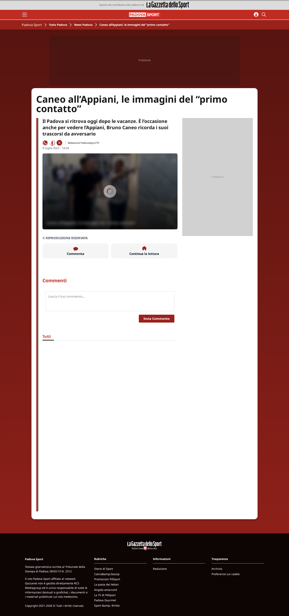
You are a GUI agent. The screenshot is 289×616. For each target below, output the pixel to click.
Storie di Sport (103, 569)
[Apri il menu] (24, 14)
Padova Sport (32, 25)
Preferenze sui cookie (226, 574)
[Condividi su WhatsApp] (45, 143)
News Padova (83, 25)
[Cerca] (264, 14)
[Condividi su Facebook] (52, 143)
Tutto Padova (58, 25)
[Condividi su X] (59, 143)
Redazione (160, 569)
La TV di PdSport (105, 595)
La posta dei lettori (106, 584)
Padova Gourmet (105, 600)
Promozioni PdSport (107, 579)
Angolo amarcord (105, 590)
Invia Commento (157, 318)
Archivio (217, 569)
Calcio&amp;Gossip (107, 574)
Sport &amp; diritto (107, 605)
